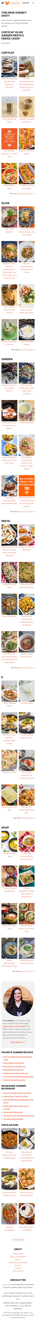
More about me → (18, 1042)
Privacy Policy (18, 1271)
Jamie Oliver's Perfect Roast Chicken (9, 310)
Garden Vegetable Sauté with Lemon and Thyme (9, 460)
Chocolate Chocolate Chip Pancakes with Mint (9, 500)
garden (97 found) (25, 511)
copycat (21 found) (25, 194)
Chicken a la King (9, 772)
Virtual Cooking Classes (18, 1262)
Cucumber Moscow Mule (13, 1119)
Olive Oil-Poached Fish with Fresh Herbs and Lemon (26, 310)
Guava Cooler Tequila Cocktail (15, 1096)
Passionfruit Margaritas (13, 1112)
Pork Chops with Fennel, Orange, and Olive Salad (27, 232)
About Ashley (18, 1254)
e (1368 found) (27, 818)
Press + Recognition (18, 1256)
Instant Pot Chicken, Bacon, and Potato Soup (26, 856)
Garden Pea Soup (26, 423)
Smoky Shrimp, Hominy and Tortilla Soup (26, 928)
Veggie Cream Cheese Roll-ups (15, 1073)
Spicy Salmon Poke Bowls (13, 1063)
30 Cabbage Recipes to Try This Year (9, 154)
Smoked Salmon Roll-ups (13, 1070)
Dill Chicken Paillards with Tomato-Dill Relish (26, 775)
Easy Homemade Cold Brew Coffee (17, 1093)
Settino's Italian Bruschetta (14, 1080)
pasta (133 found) (26, 668)
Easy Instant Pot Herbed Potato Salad (18, 1077)
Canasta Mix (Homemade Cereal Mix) (26, 810)
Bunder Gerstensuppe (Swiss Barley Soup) (9, 963)
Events (18, 1259)
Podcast (18, 1265)
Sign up (5, 1285)
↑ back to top (18, 1240)
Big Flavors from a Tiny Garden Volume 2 (9, 388)
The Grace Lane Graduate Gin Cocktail (18, 1116)
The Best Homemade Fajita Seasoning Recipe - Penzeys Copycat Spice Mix (26, 84)
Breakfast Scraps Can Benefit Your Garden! (9, 425)
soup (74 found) (26, 971)
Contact (18, 1268)
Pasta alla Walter (9, 616)
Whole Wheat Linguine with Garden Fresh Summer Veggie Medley (26, 463)
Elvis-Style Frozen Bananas (14, 1066)
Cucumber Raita (26, 703)
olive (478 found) (26, 350)
